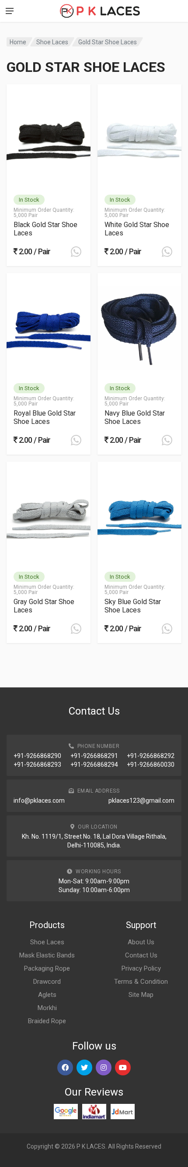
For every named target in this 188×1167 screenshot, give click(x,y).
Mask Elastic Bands (47, 955)
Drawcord (47, 982)
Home (18, 42)
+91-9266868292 (150, 755)
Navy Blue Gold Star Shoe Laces (134, 417)
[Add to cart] (76, 251)
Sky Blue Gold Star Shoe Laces (132, 606)
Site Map (141, 995)
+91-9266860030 (150, 764)
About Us (141, 942)
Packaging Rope (47, 968)
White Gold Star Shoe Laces (136, 229)
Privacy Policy (141, 968)
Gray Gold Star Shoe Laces (44, 606)
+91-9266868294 (94, 764)
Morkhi (47, 1008)
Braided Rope (47, 1021)
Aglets (47, 995)
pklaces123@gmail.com (141, 800)
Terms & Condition (141, 982)
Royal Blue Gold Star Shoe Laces (45, 417)
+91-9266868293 (37, 764)
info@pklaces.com (39, 800)
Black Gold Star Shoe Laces (45, 229)
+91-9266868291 (94, 755)
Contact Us (141, 955)
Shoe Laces (52, 42)
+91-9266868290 (37, 755)
